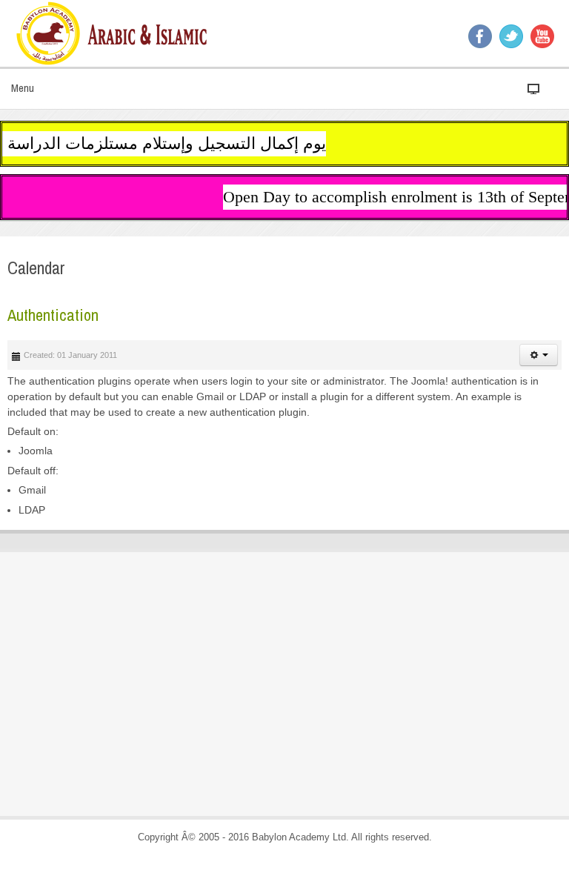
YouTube (542, 36)
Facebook (480, 36)
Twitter (511, 36)
